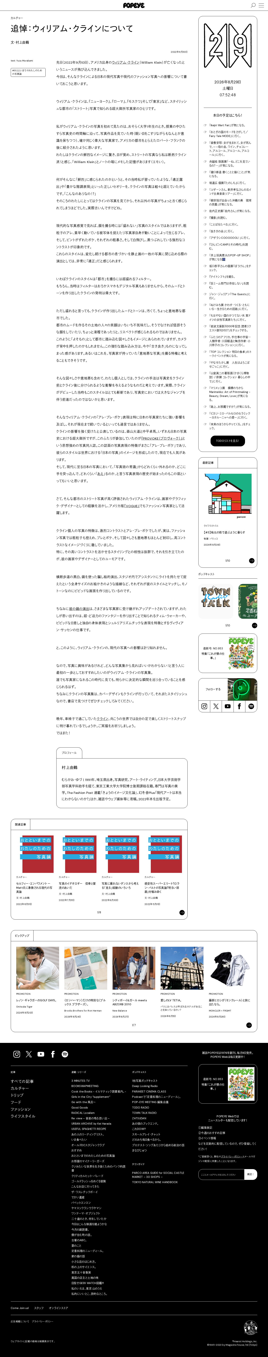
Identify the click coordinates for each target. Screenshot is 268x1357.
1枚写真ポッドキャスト (145, 1081)
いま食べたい (79, 1140)
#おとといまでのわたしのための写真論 (27, 72)
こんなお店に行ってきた (85, 1186)
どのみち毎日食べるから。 (146, 1140)
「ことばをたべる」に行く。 (224, 224)
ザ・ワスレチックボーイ (84, 1192)
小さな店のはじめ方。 (83, 1262)
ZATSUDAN (139, 1118)
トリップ (17, 1095)
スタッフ (39, 1308)
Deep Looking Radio (145, 1086)
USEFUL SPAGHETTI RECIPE (88, 1129)
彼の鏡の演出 (79, 609)
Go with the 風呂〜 (83, 1102)
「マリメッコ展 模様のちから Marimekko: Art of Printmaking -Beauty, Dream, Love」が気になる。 (229, 394)
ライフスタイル (23, 1116)
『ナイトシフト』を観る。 (222, 277)
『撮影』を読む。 (218, 218)
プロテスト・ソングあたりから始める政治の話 (158, 1145)
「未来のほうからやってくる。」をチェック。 (229, 426)
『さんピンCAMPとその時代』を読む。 (228, 246)
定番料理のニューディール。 (87, 1251)
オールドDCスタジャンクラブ (88, 1145)
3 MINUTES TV (80, 1081)
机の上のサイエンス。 (83, 1267)
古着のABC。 (79, 1240)
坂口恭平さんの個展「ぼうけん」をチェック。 (230, 268)
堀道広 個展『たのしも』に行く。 (227, 183)
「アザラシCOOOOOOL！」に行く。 (229, 238)
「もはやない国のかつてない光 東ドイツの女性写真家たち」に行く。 (229, 317)
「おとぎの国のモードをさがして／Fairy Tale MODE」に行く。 (228, 134)
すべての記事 (22, 1081)
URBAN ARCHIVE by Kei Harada (91, 1124)
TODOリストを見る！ (227, 441)
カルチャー (20, 1088)
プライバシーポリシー (232, 1156)
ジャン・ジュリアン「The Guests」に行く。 (230, 296)
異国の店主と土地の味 (85, 1278)
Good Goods (79, 1107)
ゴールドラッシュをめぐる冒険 (88, 1181)
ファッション (21, 1109)
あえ (100, 474)
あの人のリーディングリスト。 (87, 1134)
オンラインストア (58, 1308)
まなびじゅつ (139, 1150)
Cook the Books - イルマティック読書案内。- (98, 1091)
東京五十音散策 (81, 1272)
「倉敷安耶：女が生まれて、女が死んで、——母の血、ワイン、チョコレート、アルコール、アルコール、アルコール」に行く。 (230, 149)
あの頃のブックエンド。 (145, 1124)
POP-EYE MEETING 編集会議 (150, 1102)
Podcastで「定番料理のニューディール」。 (156, 1097)
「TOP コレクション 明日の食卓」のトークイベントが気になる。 (230, 354)
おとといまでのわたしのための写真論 (93, 1156)
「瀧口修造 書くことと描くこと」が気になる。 (229, 174)
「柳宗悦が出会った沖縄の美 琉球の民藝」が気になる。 (230, 202)
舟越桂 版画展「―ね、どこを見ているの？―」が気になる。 (229, 163)
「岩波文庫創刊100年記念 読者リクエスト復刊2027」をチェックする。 (230, 328)
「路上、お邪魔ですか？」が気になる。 (230, 407)
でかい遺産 (78, 1197)
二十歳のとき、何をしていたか (88, 1219)
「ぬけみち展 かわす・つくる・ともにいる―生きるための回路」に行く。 (229, 307)
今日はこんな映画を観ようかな (89, 1224)
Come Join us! (20, 1308)
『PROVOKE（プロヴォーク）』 (161, 439)
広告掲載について (20, 1321)
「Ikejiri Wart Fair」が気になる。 (227, 125)
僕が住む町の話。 (81, 1235)
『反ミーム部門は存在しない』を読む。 (229, 285)
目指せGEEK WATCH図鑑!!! (87, 1283)
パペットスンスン (81, 1203)
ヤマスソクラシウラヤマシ (86, 1208)
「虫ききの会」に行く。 (221, 231)
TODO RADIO (140, 1107)
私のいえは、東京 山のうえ (86, 1288)
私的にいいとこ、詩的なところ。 (89, 1294)
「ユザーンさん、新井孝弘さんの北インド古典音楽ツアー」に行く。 (230, 192)
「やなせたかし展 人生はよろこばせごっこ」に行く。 (229, 364)
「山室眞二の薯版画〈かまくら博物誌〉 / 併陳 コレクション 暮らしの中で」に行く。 (229, 377)
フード (16, 1102)
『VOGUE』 (132, 506)
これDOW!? (139, 1129)
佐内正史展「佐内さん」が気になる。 (230, 211)
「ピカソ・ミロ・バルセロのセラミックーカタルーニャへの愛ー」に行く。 (229, 415)
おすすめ (76, 1150)
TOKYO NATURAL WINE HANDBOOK (155, 1182)
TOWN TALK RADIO (144, 1113)
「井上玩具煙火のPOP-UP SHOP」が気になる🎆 (230, 257)
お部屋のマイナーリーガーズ (88, 1161)
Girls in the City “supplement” (90, 1097)
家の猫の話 (78, 1256)
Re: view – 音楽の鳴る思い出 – (90, 1118)
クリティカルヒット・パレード (87, 1176)
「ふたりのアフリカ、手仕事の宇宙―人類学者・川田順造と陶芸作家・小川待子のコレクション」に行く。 (230, 341)
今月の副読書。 (80, 1229)
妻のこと (76, 1246)
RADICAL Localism (83, 1113)
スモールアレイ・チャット (146, 1134)
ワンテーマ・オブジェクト (85, 1213)
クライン (102, 719)
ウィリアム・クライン (125, 63)
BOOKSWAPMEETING (85, 1086)
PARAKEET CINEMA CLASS (149, 1091)
